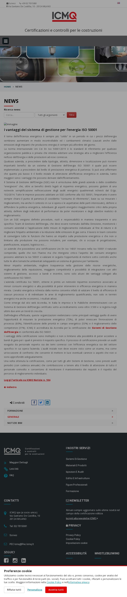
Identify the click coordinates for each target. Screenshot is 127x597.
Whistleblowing (107, 553)
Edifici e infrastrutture (78, 478)
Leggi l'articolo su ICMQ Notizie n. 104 (27, 380)
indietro (11, 387)
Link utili (14, 469)
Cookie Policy (73, 539)
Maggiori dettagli (19, 462)
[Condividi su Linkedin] (47, 402)
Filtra (71, 114)
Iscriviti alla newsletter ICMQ (81, 518)
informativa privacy (78, 582)
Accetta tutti (56, 589)
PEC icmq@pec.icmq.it (22, 544)
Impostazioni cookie (76, 543)
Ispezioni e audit (75, 472)
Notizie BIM (14, 422)
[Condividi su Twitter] (40, 402)
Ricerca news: (12, 109)
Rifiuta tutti (14, 589)
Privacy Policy (73, 535)
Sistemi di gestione (76, 459)
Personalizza (34, 589)
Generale (13, 416)
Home (7, 86)
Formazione (15, 410)
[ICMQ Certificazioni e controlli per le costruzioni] (24, 451)
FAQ (12, 475)
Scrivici (12, 3)
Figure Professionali (76, 484)
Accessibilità (76, 553)
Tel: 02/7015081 (18, 526)
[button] (34, 402)
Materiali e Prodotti (76, 465)
